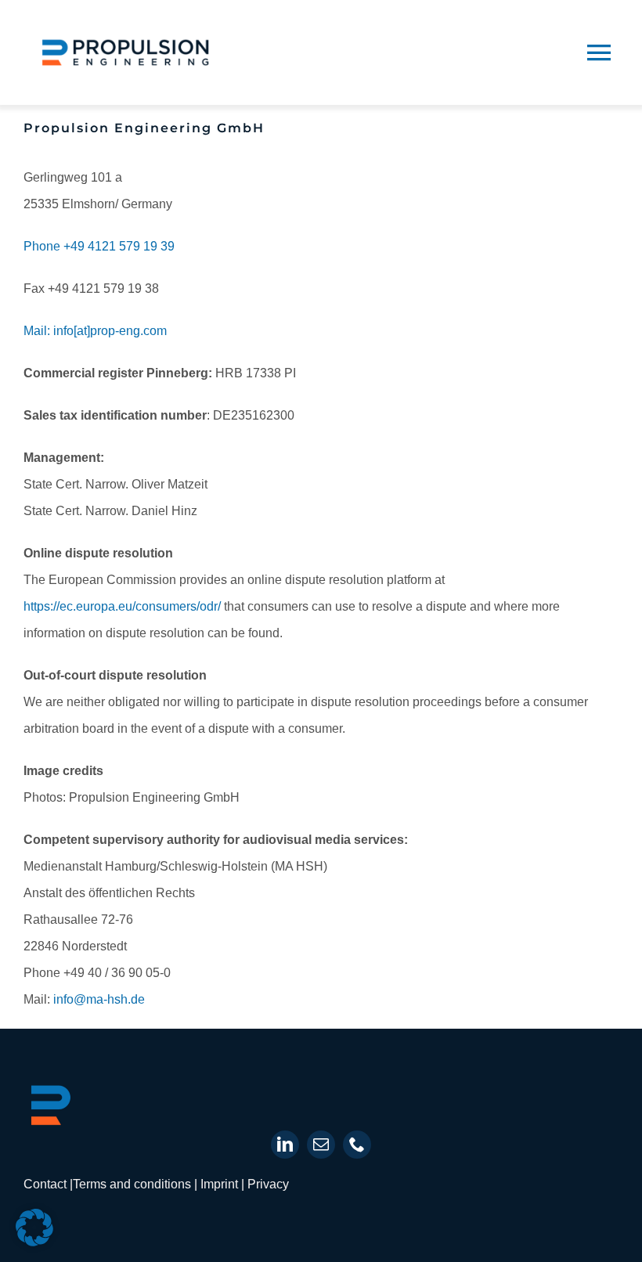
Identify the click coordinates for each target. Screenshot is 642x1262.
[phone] (357, 1144)
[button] (34, 1227)
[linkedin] (285, 1144)
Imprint (220, 1184)
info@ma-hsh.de (99, 999)
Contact (46, 1184)
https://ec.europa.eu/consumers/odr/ (122, 606)
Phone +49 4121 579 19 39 (99, 246)
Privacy (268, 1184)
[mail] (321, 1144)
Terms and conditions (132, 1184)
